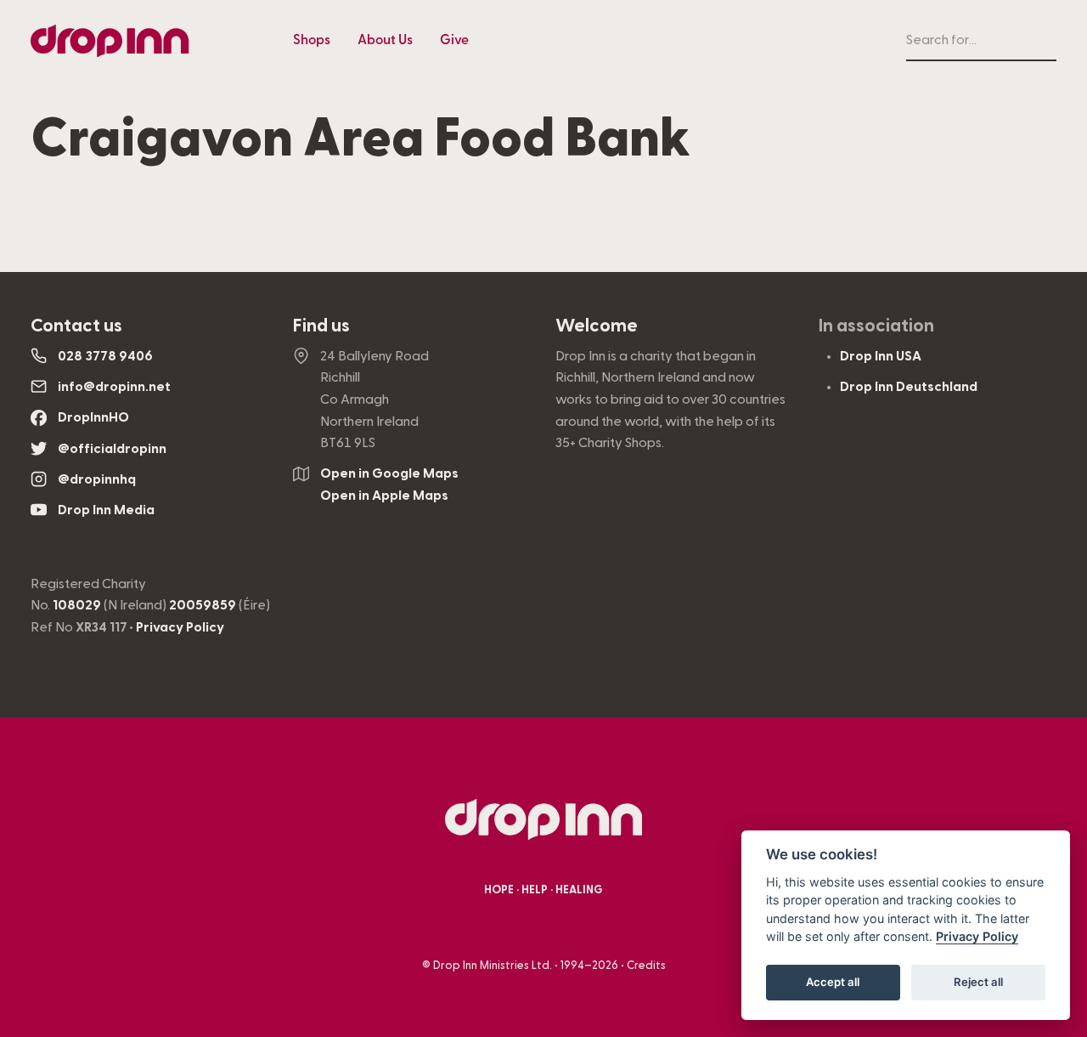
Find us (321, 326)
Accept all (832, 982)
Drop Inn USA (880, 356)
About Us (385, 40)
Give (454, 40)
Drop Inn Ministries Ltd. (492, 966)
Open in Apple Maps (384, 495)
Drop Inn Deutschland (908, 387)
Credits (646, 966)
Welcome (596, 326)
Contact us (76, 326)
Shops (311, 40)
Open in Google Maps (389, 473)
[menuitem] (311, 40)
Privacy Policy (180, 627)
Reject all (978, 982)
